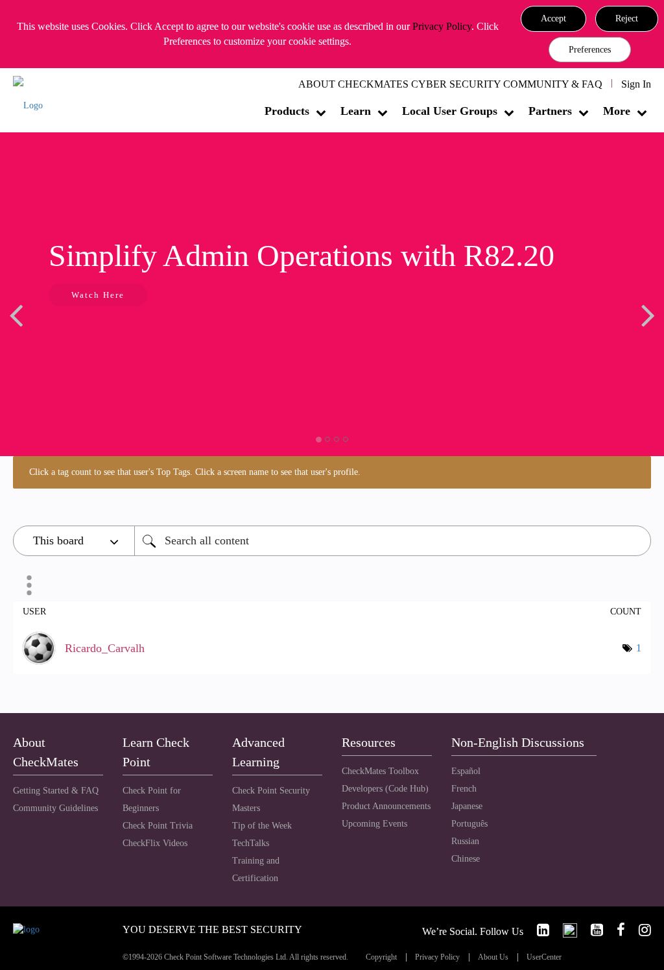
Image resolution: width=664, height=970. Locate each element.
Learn (355, 110)
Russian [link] (465, 841)
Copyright (381, 957)
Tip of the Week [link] (262, 826)
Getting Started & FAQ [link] (56, 790)
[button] (553, 19)
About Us (493, 957)
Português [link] (469, 824)
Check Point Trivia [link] (158, 826)
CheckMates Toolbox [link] (380, 771)
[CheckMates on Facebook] (615, 930)
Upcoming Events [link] (374, 824)
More (616, 110)
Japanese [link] (466, 806)
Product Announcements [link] (386, 806)
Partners (550, 110)
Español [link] (465, 771)
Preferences (590, 50)
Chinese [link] (465, 859)
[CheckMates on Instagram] (639, 930)
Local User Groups (449, 110)
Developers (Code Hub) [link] (385, 789)
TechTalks (250, 843)
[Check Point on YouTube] (591, 930)
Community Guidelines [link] (55, 808)
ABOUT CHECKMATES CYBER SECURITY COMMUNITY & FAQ (450, 84)
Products (287, 110)
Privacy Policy (441, 26)
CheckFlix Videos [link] (155, 843)
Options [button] (29, 585)
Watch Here (97, 295)
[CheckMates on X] (564, 930)
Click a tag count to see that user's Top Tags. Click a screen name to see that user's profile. (195, 472)
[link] (537, 930)
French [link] (464, 789)
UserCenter (544, 957)
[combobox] (392, 541)
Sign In (636, 84)
